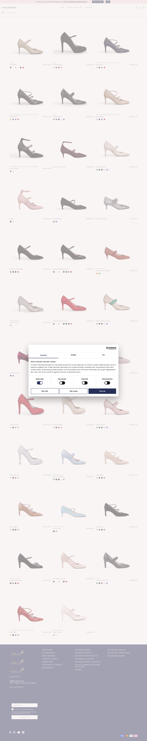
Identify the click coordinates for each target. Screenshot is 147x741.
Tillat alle (102, 391)
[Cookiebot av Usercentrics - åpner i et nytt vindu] (107, 348)
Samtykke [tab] (43, 355)
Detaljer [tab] (73, 355)
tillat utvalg (73, 391)
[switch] (62, 382)
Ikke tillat (45, 391)
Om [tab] (103, 355)
